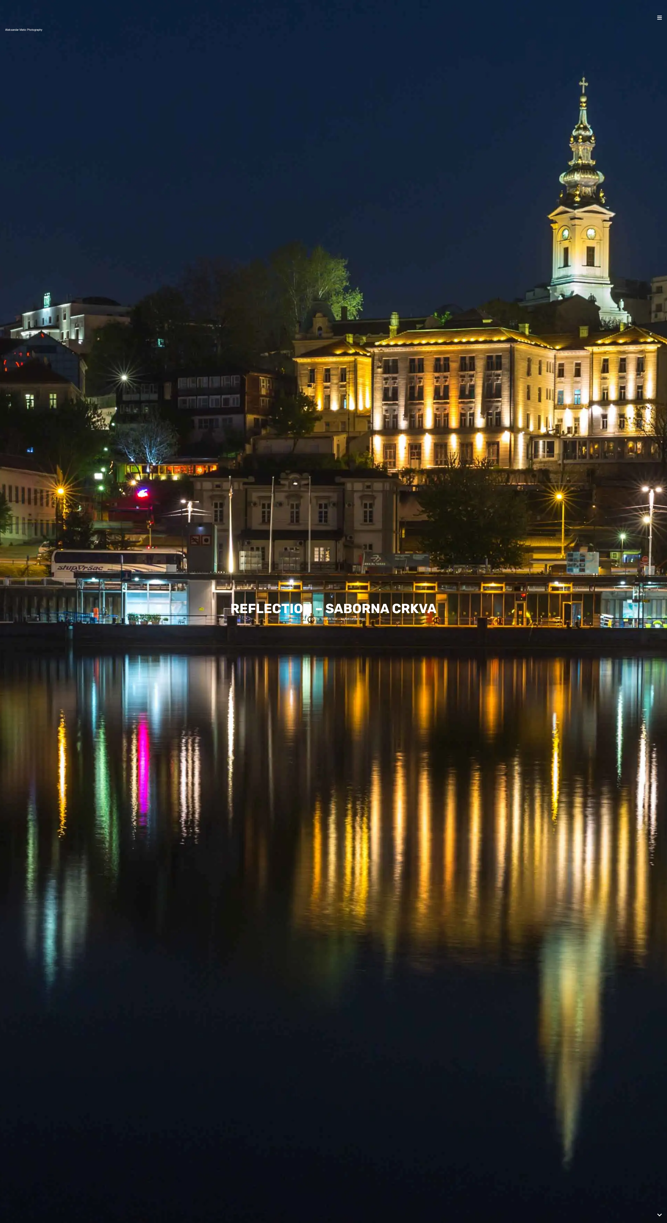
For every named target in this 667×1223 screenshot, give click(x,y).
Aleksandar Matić (354, 619)
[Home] (14, 15)
